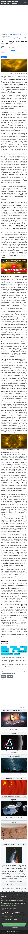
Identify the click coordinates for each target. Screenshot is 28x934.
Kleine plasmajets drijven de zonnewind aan (13, 657)
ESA (13, 651)
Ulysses (4, 669)
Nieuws (13, 50)
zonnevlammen (4, 649)
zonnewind (4, 646)
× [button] (26, 894)
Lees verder (22, 903)
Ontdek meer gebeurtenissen (14, 881)
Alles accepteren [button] (14, 924)
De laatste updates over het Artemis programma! (14, 751)
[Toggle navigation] (25, 2)
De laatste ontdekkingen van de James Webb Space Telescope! (14, 728)
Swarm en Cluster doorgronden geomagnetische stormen (14, 672)
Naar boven (23, 707)
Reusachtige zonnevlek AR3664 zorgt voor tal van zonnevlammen (14, 665)
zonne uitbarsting (22, 651)
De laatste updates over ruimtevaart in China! (14, 796)
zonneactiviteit (16, 649)
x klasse (3, 653)
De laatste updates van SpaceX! (14, 817)
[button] (14, 906)
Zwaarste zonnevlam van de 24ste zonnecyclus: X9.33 (14, 661)
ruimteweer (13, 646)
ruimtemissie (23, 646)
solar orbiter (10, 653)
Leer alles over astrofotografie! (14, 774)
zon (25, 649)
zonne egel (17, 653)
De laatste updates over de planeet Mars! (14, 840)
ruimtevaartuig (4, 651)
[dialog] (14, 913)
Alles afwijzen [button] (14, 927)
